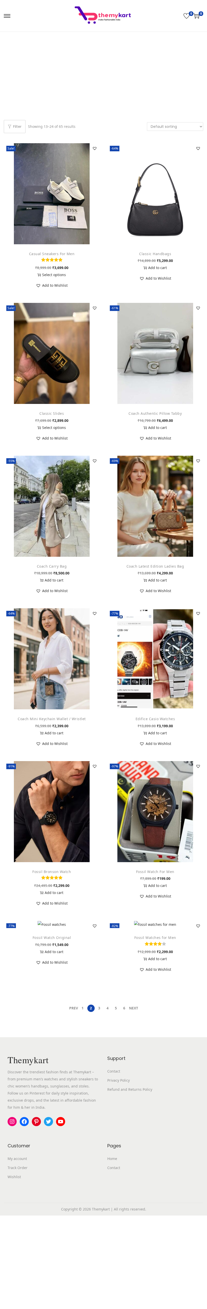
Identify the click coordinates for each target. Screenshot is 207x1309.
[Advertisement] (103, 69)
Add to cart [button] (157, 267)
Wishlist (14, 1176)
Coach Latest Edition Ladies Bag (155, 566)
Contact (113, 1071)
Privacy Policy (118, 1080)
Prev (73, 1008)
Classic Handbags (155, 253)
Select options (54, 274)
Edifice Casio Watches (155, 718)
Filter (17, 126)
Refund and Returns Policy (129, 1089)
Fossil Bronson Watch (51, 871)
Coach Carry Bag (52, 566)
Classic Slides (51, 413)
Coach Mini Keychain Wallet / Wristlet (52, 718)
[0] (187, 16)
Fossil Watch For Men (155, 871)
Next (133, 1008)
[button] (95, 148)
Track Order (18, 1167)
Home (112, 1158)
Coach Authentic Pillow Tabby (155, 413)
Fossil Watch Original (52, 937)
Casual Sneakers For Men (52, 253)
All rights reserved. (130, 1209)
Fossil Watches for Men (155, 937)
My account (17, 1158)
